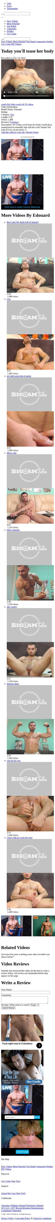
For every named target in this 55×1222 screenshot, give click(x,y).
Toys (18, 1181)
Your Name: (6, 989)
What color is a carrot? (20, 1005)
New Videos (12, 21)
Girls (9, 3)
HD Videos (16, 44)
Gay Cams (11, 34)
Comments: (6, 995)
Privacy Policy (7, 1218)
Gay (12, 114)
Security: (5, 1005)
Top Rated (11, 26)
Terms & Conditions (42, 1218)
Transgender (12, 8)
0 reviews (14, 122)
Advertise (5, 1205)
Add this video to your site (13, 132)
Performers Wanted (34, 1205)
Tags (13, 1181)
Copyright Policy (22, 1218)
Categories (11, 29)
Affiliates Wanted (18, 1205)
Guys (9, 6)
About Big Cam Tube (10, 1193)
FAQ (23, 1193)
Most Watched (13, 23)
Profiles (10, 31)
